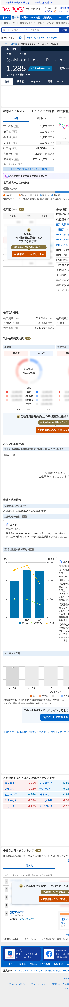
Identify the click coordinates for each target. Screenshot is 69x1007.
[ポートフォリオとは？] (20, 38)
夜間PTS (41, 118)
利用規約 (56, 984)
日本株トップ (8, 23)
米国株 (24, 17)
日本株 (15, 17)
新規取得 (64, 8)
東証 (16, 118)
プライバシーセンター (39, 984)
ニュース (58, 17)
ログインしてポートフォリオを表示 (42, 37)
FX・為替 (35, 17)
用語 (17, 126)
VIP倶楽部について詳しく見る (29, 254)
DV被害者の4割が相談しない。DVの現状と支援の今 (28, 2)
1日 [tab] (60, 143)
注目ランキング (46, 23)
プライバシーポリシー (17, 984)
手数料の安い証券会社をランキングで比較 (29, 169)
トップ (6, 17)
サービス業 (19, 54)
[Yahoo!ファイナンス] (21, 8)
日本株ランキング (26, 23)
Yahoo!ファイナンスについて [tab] (27, 970)
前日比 (29, 865)
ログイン (48, 11)
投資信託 (47, 17)
